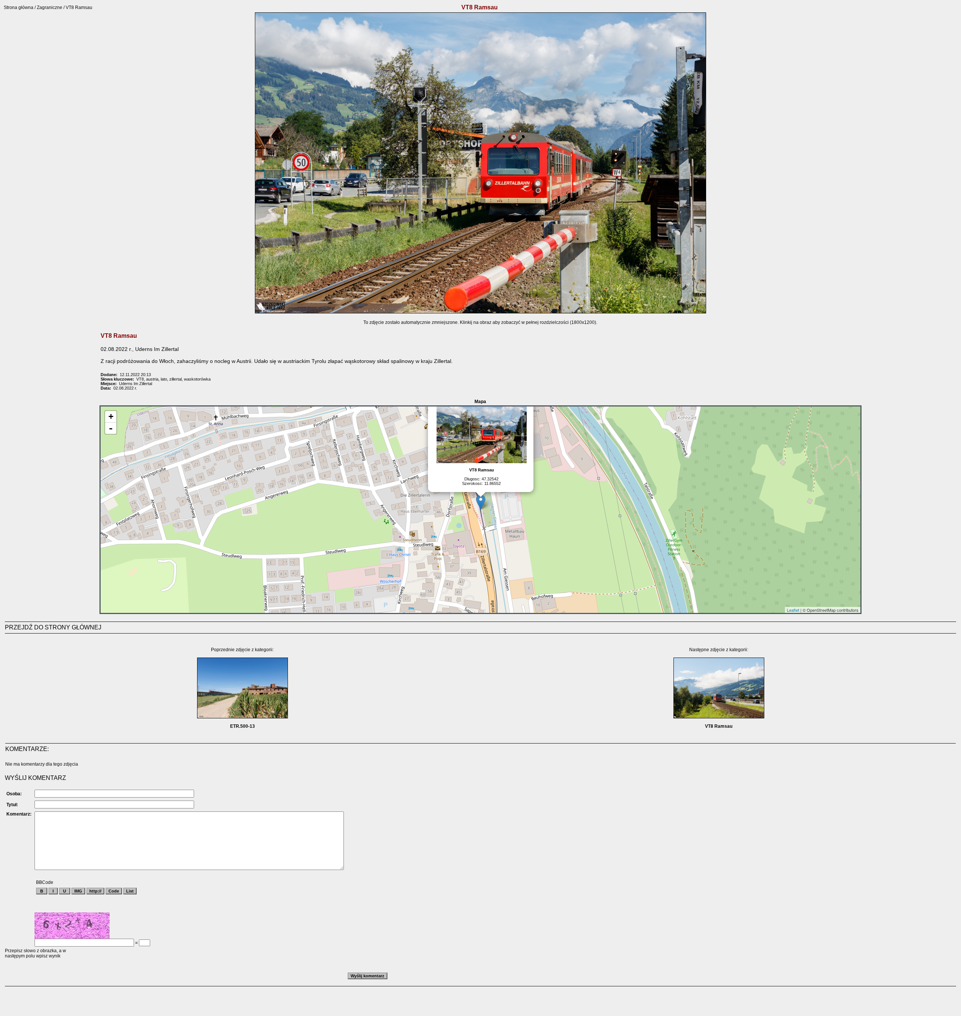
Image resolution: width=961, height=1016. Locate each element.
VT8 (140, 379)
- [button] (110, 428)
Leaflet (793, 610)
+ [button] (110, 416)
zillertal (175, 379)
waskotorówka (197, 379)
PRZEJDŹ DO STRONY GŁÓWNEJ (53, 627)
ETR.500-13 (242, 726)
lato (164, 379)
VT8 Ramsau (718, 726)
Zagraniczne (49, 7)
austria (152, 379)
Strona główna (18, 7)
